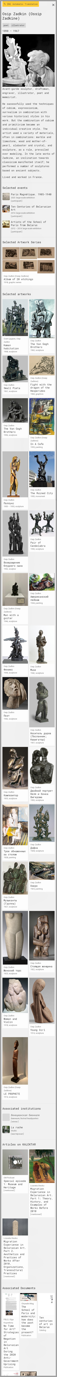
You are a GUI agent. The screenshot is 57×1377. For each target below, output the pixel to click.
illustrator (18, 25)
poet (6, 25)
